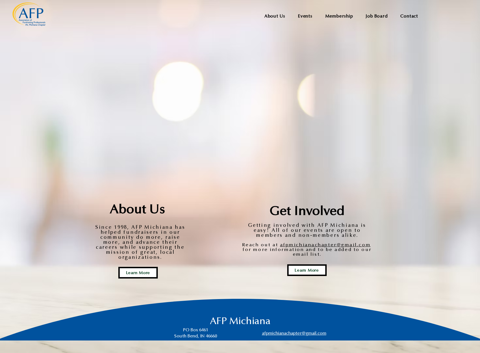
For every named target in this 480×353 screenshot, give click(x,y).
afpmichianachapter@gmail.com (325, 245)
